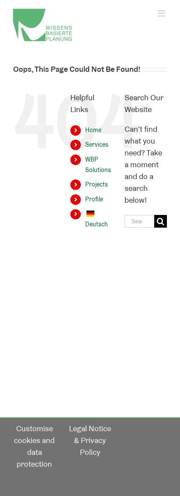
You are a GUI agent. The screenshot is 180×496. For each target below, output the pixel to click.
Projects (96, 184)
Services (96, 144)
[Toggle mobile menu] (162, 13)
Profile (94, 199)
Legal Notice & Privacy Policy (90, 440)
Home (93, 130)
